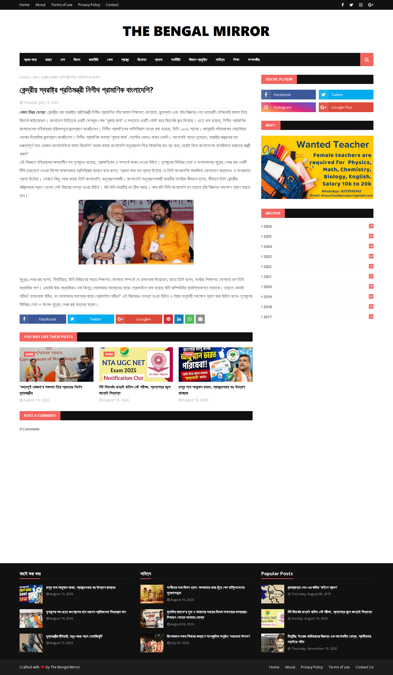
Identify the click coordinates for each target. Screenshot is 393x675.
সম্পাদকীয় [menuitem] (254, 59)
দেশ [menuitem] (62, 59)
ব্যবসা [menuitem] (159, 59)
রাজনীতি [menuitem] (93, 59)
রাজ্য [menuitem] (48, 59)
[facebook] (342, 5)
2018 (318, 306)
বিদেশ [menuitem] (77, 59)
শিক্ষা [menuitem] (236, 59)
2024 (318, 246)
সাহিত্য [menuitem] (220, 59)
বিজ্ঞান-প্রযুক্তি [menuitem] (198, 59)
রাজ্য (35, 77)
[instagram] (361, 5)
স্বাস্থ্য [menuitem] (125, 59)
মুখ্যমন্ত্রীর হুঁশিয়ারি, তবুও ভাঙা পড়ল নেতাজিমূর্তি (74, 636)
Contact (112, 4)
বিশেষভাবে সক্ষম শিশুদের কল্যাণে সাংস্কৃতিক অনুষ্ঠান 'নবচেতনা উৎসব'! (208, 636)
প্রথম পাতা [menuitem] (30, 59)
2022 (318, 266)
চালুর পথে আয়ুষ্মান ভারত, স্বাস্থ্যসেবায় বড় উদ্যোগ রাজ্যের (212, 390)
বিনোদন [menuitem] (142, 59)
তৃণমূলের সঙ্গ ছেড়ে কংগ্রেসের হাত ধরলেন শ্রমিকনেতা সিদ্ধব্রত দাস (86, 611)
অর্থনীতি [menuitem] (175, 59)
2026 (318, 226)
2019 (318, 296)
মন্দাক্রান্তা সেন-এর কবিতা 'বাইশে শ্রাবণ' (312, 587)
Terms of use (62, 4)
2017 (318, 316)
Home (25, 4)
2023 (318, 256)
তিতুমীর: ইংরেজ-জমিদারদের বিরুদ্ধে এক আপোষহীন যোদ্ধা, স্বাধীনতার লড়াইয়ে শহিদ (329, 639)
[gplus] (370, 5)
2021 (318, 276)
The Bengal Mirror (65, 667)
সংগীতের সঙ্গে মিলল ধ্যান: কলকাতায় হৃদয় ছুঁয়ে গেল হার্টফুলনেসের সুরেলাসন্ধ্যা (206, 590)
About (40, 4)
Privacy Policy (89, 4)
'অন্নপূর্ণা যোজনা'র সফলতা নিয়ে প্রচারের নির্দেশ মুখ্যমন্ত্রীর (51, 390)
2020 (318, 286)
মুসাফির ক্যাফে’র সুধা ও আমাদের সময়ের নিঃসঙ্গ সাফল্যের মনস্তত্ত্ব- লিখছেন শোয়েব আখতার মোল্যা (207, 614)
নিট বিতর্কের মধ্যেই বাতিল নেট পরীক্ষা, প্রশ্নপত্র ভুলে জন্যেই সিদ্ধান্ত (135, 390)
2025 (318, 236)
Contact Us (364, 667)
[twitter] (351, 5)
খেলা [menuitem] (110, 59)
